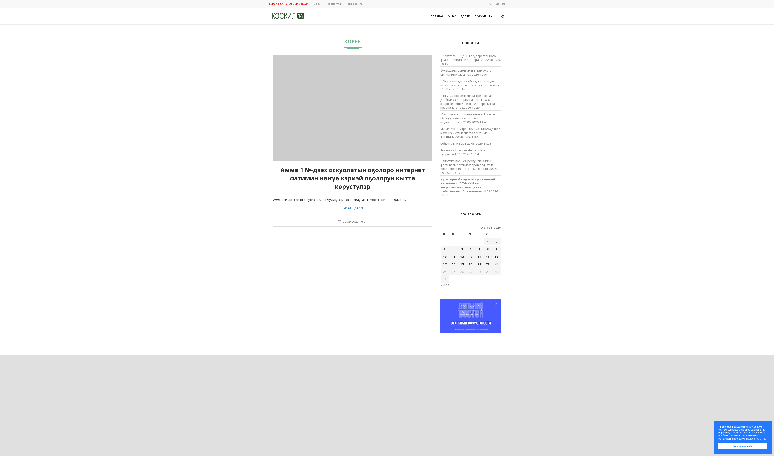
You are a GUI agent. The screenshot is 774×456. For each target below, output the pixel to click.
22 (488, 264)
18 (453, 264)
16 (496, 257)
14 (479, 257)
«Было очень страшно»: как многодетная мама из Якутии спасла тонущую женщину (470, 133)
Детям (465, 16)
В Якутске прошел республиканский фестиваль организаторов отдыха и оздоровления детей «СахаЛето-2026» (469, 165)
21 (479, 264)
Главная (437, 16)
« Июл (444, 285)
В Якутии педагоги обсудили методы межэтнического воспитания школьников (470, 83)
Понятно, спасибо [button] (743, 446)
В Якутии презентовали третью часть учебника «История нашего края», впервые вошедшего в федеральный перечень (468, 102)
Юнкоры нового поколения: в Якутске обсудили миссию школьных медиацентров (467, 118)
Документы (483, 16)
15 (488, 257)
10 (445, 257)
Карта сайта (354, 4)
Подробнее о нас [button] (756, 438)
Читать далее (353, 208)
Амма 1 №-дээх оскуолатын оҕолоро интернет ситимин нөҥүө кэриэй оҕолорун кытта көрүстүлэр (352, 178)
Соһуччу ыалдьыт (453, 143)
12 (462, 257)
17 (445, 264)
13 (470, 257)
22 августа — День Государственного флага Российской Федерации (468, 58)
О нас (317, 4)
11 (453, 257)
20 (470, 264)
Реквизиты (333, 4)
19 (462, 264)
